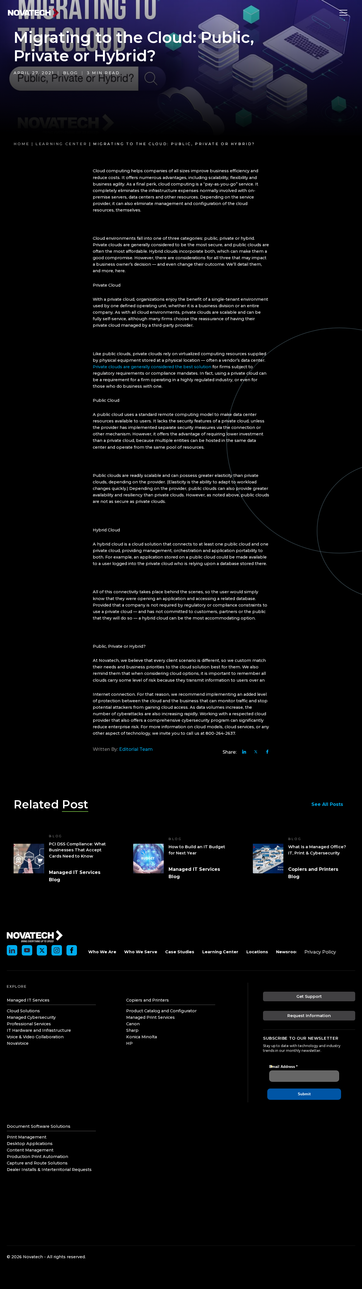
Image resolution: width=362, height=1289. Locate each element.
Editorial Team (136, 749)
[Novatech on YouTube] (27, 950)
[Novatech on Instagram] (56, 950)
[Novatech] (35, 936)
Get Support (309, 996)
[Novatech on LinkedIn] (12, 950)
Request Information (309, 1015)
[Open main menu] (342, 12)
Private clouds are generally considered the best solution (152, 366)
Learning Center (61, 144)
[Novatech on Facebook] (71, 950)
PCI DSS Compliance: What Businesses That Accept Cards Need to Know (77, 850)
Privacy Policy (320, 952)
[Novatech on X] (42, 950)
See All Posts (327, 804)
